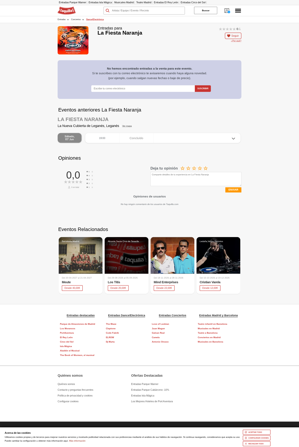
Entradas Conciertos (172, 315)
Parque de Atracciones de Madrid (77, 324)
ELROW (110, 337)
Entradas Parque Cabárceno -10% (150, 390)
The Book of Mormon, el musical (77, 355)
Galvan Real (158, 333)
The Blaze (111, 324)
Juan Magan (158, 328)
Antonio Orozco (160, 342)
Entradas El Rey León (166, 2)
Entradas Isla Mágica (100, 2)
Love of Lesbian (160, 324)
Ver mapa (127, 126)
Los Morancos (67, 328)
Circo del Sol (67, 342)
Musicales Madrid (124, 2)
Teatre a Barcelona (208, 333)
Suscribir (202, 88)
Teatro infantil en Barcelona (212, 324)
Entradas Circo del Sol (193, 2)
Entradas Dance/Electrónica (126, 315)
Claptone (111, 328)
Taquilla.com (65, 8)
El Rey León (66, 337)
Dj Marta (110, 342)
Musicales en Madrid (209, 328)
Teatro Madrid (143, 2)
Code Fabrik (112, 333)
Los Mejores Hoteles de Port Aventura (152, 401)
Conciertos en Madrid (209, 337)
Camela (156, 337)
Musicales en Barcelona (210, 342)
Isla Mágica (66, 346)
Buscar (205, 10)
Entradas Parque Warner (72, 2)
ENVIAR (233, 189)
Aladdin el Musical (70, 351)
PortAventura (67, 333)
